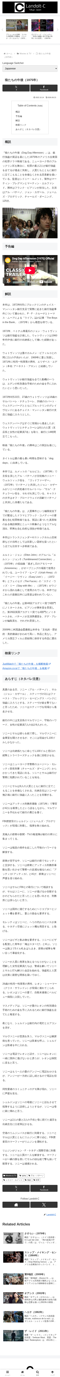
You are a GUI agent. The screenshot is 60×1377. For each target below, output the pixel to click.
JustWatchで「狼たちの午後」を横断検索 (25, 664)
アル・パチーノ (37, 1176)
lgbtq (24, 1176)
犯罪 (37, 1180)
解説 (18, 120)
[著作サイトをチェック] (16, 1205)
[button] (54, 762)
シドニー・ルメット (14, 1180)
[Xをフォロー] (44, 1205)
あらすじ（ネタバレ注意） (28, 129)
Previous (2, 29)
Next (57, 29)
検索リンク (21, 125)
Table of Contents (27, 105)
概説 (18, 112)
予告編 (19, 116)
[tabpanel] (17, 29)
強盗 (29, 1180)
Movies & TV (11, 1176)
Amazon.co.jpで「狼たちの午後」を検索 (24, 668)
